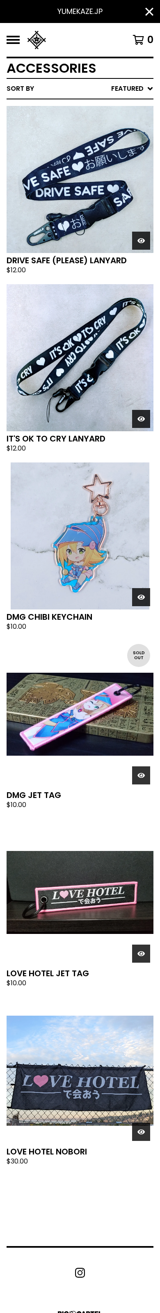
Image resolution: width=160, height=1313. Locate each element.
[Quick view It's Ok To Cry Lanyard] (141, 419)
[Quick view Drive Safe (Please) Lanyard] (141, 241)
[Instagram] (80, 1272)
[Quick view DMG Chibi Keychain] (141, 597)
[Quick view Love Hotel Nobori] (141, 1132)
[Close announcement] (149, 11)
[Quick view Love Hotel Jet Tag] (141, 954)
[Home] (36, 40)
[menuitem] (80, 89)
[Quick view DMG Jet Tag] (141, 775)
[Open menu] (13, 40)
